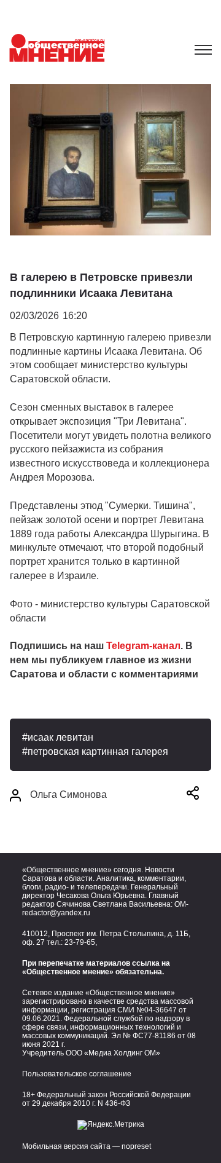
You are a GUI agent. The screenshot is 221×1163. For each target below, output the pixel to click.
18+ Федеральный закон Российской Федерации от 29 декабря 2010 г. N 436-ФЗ (106, 1099)
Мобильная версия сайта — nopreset (86, 1146)
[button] (193, 795)
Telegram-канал (143, 646)
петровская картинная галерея (98, 751)
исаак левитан (60, 737)
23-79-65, (80, 942)
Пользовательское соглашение (76, 1074)
